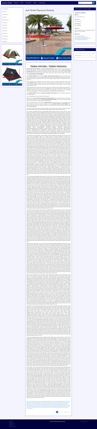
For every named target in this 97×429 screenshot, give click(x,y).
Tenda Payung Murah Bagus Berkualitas (58, 401)
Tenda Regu (4, 25)
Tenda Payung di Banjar (44, 407)
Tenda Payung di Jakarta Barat (35, 402)
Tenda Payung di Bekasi (36, 404)
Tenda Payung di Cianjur (62, 404)
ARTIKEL (35, 2)
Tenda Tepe (4, 41)
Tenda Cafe (4, 11)
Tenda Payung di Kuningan (65, 405)
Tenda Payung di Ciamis (53, 404)
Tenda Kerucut (5, 38)
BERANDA (16, 2)
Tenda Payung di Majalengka (31, 406)
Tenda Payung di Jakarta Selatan (57, 402)
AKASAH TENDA (7, 3)
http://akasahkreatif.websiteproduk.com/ (82, 38)
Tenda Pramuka (5, 9)
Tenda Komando (5, 19)
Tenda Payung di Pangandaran (42, 406)
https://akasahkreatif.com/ (80, 36)
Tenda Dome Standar (85, 53)
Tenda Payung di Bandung (57, 403)
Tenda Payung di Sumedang (35, 407)
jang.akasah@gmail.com (80, 16)
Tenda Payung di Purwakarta (53, 406)
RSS (82, 421)
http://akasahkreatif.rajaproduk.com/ (82, 37)
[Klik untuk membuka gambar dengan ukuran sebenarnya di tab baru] (48, 37)
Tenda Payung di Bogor (45, 404)
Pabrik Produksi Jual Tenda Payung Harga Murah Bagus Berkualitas (39, 401)
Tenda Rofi (4, 17)
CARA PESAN (28, 2)
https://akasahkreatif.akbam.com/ (81, 39)
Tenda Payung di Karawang (56, 405)
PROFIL (21, 2)
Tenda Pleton (4, 22)
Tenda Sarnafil (5, 36)
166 (65, 412)
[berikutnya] (68, 412)
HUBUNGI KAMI (42, 2)
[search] (93, 3)
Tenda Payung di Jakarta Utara (37, 403)
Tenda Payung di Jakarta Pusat (46, 402)
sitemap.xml (85, 421)
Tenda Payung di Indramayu (46, 405)
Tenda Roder (4, 28)
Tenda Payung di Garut (37, 405)
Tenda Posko (4, 30)
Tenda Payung (60, 406)
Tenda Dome (4, 33)
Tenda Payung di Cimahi (62, 407)
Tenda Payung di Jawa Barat (47, 403)
